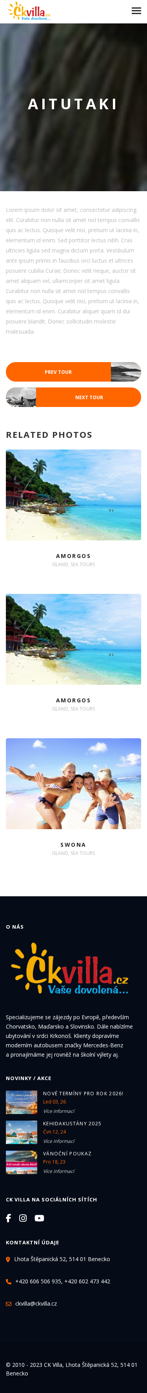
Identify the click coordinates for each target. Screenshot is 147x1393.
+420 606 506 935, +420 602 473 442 (62, 1281)
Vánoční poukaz (67, 1154)
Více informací (58, 1111)
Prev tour (93, 372)
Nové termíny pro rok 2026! (83, 1093)
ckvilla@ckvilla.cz (36, 1303)
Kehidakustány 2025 (72, 1123)
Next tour (54, 398)
